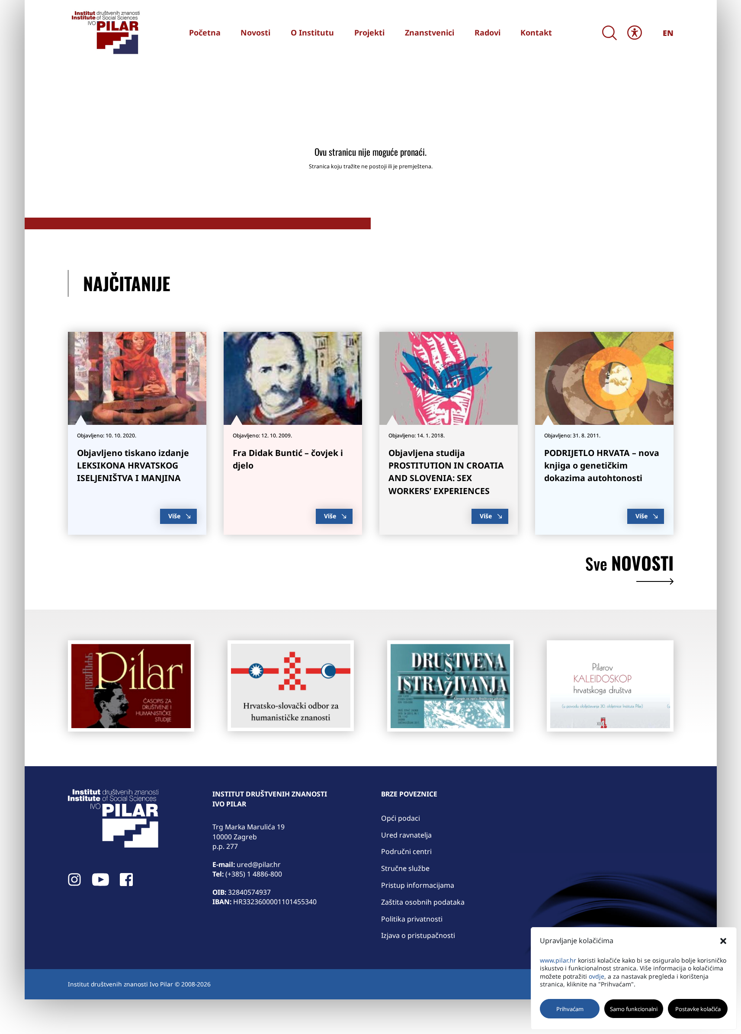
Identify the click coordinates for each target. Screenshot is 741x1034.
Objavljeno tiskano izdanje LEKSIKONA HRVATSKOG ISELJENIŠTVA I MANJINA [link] (133, 465)
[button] (723, 941)
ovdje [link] (596, 976)
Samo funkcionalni (634, 1009)
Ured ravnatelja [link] (406, 835)
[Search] (609, 32)
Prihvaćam (570, 1009)
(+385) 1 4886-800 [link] (253, 874)
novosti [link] (629, 565)
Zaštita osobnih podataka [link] (423, 902)
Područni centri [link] (406, 851)
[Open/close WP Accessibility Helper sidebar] (634, 32)
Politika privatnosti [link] (412, 919)
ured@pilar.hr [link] (259, 864)
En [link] (668, 33)
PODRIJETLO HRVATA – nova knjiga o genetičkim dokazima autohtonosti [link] (601, 465)
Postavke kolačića (698, 1009)
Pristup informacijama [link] (417, 885)
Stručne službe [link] (405, 868)
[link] (104, 32)
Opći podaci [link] (400, 818)
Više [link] (174, 516)
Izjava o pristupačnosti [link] (418, 935)
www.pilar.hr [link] (558, 960)
